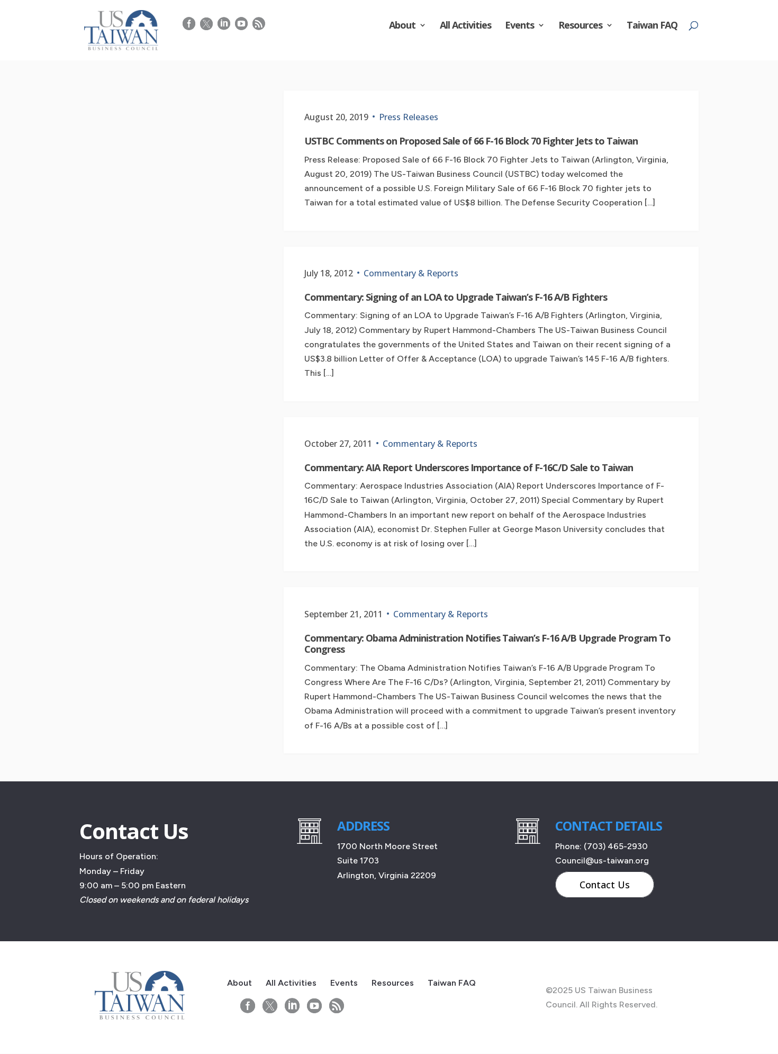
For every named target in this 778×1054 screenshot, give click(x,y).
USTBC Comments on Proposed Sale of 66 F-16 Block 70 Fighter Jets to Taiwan (471, 140)
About (402, 26)
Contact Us (605, 884)
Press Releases (408, 117)
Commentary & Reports (411, 273)
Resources (580, 26)
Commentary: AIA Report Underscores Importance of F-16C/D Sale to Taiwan (468, 467)
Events (519, 26)
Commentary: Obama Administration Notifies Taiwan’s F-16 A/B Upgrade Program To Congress (487, 644)
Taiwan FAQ (652, 26)
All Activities (465, 26)
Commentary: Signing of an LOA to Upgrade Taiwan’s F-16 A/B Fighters (455, 297)
